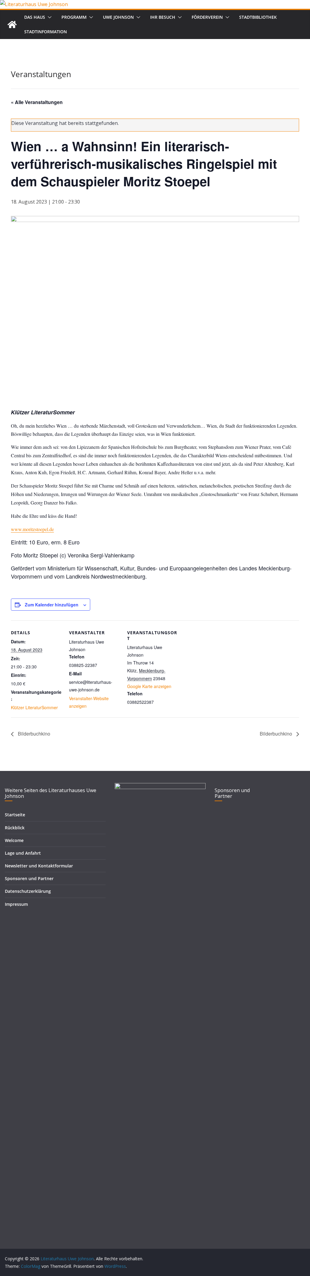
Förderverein (207, 17)
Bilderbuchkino (33, 733)
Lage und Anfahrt (23, 853)
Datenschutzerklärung (28, 891)
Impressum (16, 904)
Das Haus (34, 17)
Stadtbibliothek (258, 17)
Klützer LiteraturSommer (34, 707)
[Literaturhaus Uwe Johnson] (34, 4)
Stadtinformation (45, 31)
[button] (48, 17)
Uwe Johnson (118, 17)
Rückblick (15, 828)
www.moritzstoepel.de (32, 529)
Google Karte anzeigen (149, 686)
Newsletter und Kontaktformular (39, 866)
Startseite (15, 814)
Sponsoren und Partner (29, 878)
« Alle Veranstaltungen (37, 102)
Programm (74, 17)
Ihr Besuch (162, 17)
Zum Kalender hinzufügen (51, 605)
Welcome (14, 840)
